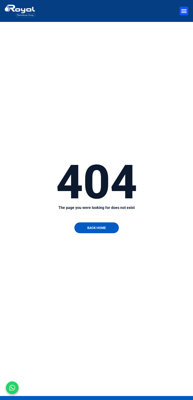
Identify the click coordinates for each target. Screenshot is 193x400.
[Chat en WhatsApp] (12, 387)
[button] (184, 11)
